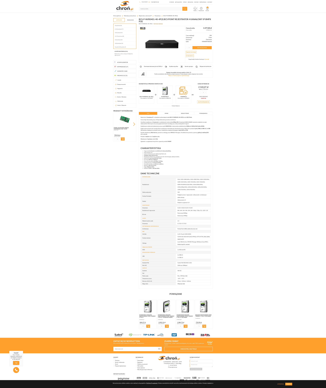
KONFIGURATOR (122, 62)
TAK (16, 363)
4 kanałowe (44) (118, 25)
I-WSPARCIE (183, 96)
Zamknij (288, 384)
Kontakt (209, 2)
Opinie (185, 2)
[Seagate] (136, 334)
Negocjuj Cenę (191, 52)
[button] (16, 370)
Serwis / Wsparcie (121, 105)
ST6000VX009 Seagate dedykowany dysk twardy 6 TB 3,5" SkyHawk (185, 316)
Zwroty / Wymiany (121, 97)
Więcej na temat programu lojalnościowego (178, 75)
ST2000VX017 (165, 96)
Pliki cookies (140, 366)
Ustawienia (280, 384)
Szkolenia (190, 2)
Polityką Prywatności (152, 383)
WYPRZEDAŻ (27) (122, 66)
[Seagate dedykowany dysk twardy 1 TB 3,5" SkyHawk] (203, 306)
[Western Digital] (179, 334)
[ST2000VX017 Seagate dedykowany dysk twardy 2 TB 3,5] (165, 91)
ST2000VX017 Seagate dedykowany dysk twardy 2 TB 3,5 (147, 316)
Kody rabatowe (141, 367)
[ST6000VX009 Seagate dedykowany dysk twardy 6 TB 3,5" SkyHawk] (185, 306)
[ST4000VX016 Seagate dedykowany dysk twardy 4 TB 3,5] (166, 306)
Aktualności (178, 2)
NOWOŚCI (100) (122, 71)
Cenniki (119, 80)
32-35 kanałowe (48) (119, 36)
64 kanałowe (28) (119, 39)
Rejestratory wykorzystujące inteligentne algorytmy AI (124, 54)
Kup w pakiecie (203, 102)
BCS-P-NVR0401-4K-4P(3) (146, 96)
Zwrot (116, 364)
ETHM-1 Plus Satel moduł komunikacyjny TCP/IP (121, 128)
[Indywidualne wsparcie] (183, 91)
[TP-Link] (150, 334)
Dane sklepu (140, 360)
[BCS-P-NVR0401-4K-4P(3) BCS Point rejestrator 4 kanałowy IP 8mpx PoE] (146, 91)
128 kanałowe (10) (119, 43)
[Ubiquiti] (164, 334)
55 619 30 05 (145, 2)
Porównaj (189, 56)
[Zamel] (207, 335)
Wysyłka (119, 92)
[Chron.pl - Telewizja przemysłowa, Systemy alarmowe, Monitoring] (124, 6)
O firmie (171, 2)
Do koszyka (202, 48)
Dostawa (117, 360)
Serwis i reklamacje (119, 362)
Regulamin (120, 88)
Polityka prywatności (142, 364)
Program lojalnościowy (120, 366)
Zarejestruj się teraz (188, 349)
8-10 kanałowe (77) (119, 29)
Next (134, 124)
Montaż (196, 2)
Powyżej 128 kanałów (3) (120, 47)
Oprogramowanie (121, 84)
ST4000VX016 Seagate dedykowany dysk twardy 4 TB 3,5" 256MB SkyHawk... (166, 316)
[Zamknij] (23, 351)
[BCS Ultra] (193, 334)
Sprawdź (207, 59)
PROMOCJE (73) (122, 75)
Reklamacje (120, 101)
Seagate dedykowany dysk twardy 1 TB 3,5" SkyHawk (203, 315)
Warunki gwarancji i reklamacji (144, 369)
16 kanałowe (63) (119, 32)
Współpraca (203, 2)
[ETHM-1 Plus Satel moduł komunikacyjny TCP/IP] (125, 119)
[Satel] (122, 335)
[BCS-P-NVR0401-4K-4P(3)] (162, 44)
